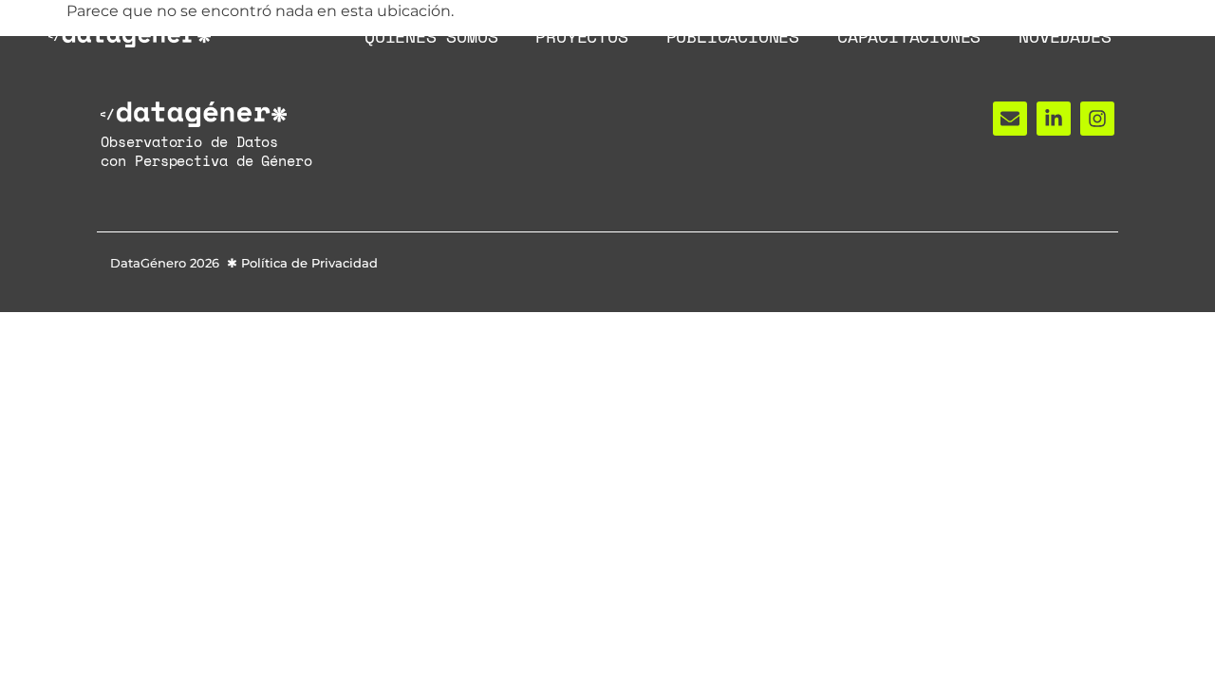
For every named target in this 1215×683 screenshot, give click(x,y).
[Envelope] (1010, 119)
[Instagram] (1097, 119)
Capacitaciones (909, 36)
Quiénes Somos (430, 36)
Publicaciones (732, 36)
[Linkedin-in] (1054, 119)
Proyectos (581, 36)
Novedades (1065, 36)
